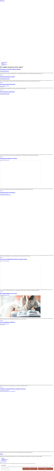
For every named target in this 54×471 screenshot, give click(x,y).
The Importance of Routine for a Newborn (8, 158)
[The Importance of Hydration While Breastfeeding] (4, 71)
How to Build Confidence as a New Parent (8, 293)
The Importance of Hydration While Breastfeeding (10, 69)
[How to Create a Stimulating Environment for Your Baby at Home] (20, 288)
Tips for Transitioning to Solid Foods (7, 322)
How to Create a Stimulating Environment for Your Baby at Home (13, 259)
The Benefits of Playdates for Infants (7, 76)
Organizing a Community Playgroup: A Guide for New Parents (13, 388)
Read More (1, 82)
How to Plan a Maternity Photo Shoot (7, 84)
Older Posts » (1, 454)
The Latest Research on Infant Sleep (7, 91)
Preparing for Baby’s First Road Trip (7, 192)
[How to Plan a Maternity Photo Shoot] (2, 86)
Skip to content (2, 0)
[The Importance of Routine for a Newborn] (20, 187)
